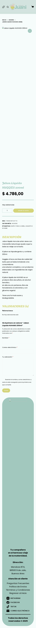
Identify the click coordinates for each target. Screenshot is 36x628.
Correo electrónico (9, 347)
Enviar (6, 390)
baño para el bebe (18, 226)
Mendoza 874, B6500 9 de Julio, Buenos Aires (18, 570)
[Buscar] (8, 7)
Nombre (5, 338)
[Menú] (3, 7)
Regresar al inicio (18, 593)
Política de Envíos (18, 586)
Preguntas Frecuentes (18, 583)
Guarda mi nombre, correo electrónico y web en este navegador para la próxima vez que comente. (17, 382)
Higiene (15, 223)
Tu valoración (7, 357)
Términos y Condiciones (18, 589)
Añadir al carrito (23, 211)
